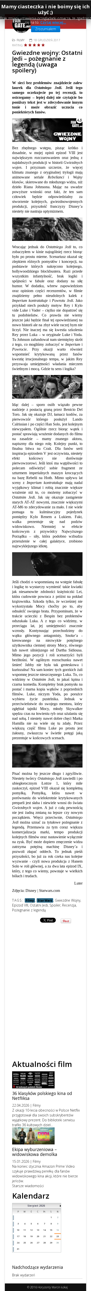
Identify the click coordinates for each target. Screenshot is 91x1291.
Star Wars (45, 900)
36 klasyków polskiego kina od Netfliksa (42, 1095)
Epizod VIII (20, 905)
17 (18, 1236)
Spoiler (55, 905)
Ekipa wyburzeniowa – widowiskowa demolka (34, 1151)
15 (51, 1230)
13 (38, 1230)
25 (24, 1242)
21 (44, 1236)
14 (44, 1230)
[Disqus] (47, 985)
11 (24, 1230)
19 (31, 1236)
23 (57, 1236)
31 (18, 1249)
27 (38, 1242)
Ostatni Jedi (39, 905)
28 (44, 1242)
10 (18, 1230)
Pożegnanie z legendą (29, 910)
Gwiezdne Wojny (67, 900)
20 (38, 1236)
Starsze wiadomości (28, 1185)
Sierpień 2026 (36, 1205)
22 (51, 1236)
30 (57, 1242)
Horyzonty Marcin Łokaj (53, 1287)
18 (24, 1236)
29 (51, 1242)
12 (31, 1230)
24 (18, 1242)
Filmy (21, 40)
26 (31, 1242)
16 (57, 1230)
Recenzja (69, 905)
